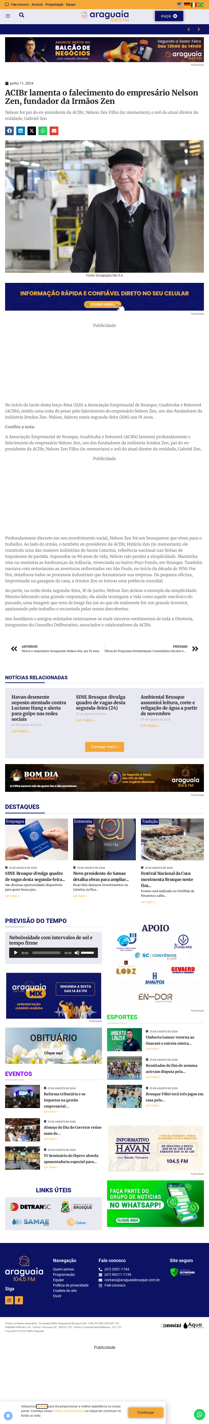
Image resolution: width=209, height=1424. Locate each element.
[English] (180, 4)
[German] (187, 4)
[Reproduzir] (15, 952)
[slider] (88, 952)
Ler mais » (20, 731)
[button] (9, 131)
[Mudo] (77, 952)
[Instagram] (9, 1300)
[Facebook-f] (19, 1300)
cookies (42, 1406)
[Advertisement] (104, 364)
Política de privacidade (68, 1411)
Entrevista (83, 821)
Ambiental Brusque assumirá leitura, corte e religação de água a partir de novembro (169, 705)
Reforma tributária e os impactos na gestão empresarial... (64, 1100)
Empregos (15, 821)
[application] (53, 953)
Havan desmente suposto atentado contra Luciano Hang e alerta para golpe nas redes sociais (38, 708)
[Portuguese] (200, 4)
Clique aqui (53, 1053)
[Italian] (194, 4)
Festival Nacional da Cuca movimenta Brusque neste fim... (167, 879)
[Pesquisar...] (21, 15)
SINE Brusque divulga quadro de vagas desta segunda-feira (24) (100, 702)
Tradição (150, 821)
